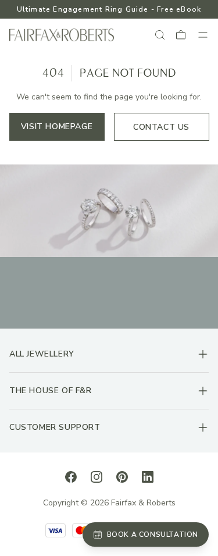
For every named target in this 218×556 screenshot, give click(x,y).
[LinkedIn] (147, 476)
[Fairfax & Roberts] (61, 35)
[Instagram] (96, 476)
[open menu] (203, 35)
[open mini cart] (181, 35)
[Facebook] (71, 476)
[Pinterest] (122, 476)
